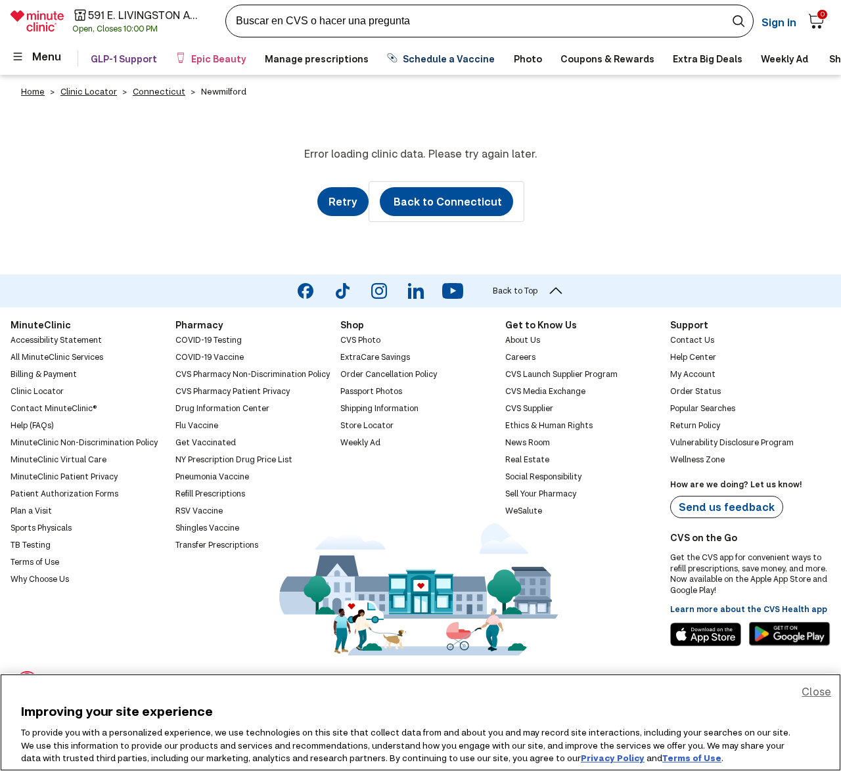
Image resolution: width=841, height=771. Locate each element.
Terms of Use (691, 757)
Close (816, 691)
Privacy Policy (613, 757)
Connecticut (159, 91)
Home (33, 91)
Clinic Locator (88, 91)
